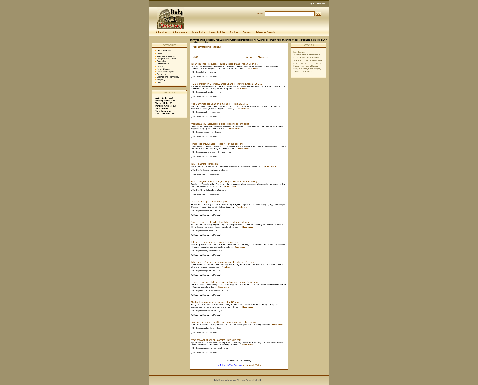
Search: (260, 13)
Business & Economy (166, 56)
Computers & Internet (166, 58)
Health (160, 66)
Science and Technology (168, 77)
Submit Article (179, 32)
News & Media (163, 69)
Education (194, 42)
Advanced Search (265, 32)
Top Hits (234, 32)
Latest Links (198, 32)
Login (311, 3)
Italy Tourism (299, 52)
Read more (253, 68)
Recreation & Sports (166, 71)
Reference (161, 74)
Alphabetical (263, 57)
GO (318, 13)
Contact (247, 32)
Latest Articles (217, 32)
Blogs (159, 53)
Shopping (161, 79)
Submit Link (161, 32)
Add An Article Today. (252, 365)
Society (160, 82)
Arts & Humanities (165, 51)
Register (321, 4)
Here (261, 380)
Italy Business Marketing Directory (229, 380)
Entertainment (163, 64)
